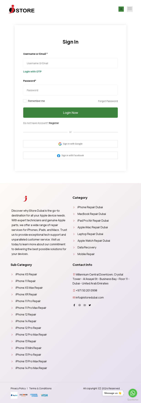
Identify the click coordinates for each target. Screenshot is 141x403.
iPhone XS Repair (26, 274)
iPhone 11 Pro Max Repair (31, 308)
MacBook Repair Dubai (92, 214)
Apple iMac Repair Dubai (93, 227)
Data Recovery (87, 247)
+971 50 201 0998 (86, 290)
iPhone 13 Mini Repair (29, 348)
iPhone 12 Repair (26, 314)
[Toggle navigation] (129, 9)
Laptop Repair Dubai (90, 234)
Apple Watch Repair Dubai (94, 241)
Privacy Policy (18, 388)
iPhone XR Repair (26, 294)
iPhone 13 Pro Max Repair (31, 361)
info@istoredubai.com (90, 297)
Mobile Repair (86, 254)
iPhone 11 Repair (26, 281)
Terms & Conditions (40, 388)
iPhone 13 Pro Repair (28, 354)
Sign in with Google (72, 143)
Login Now (70, 113)
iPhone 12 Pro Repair (28, 328)
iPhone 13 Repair (26, 341)
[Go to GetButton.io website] (132, 400)
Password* (29, 80)
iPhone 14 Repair (26, 321)
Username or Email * (35, 53)
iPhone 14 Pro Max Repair (31, 368)
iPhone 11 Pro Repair (28, 301)
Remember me (36, 100)
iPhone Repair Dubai (90, 207)
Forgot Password (108, 101)
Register (54, 123)
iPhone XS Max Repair (29, 288)
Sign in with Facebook (72, 155)
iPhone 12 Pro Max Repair (31, 334)
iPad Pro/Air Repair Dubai (93, 220)
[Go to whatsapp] (132, 393)
